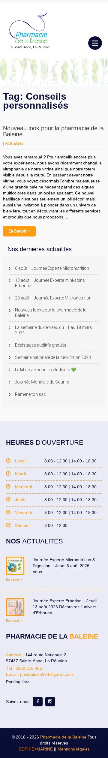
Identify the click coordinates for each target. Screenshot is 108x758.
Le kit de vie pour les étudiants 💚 (45, 369)
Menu (95, 43)
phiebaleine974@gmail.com (46, 674)
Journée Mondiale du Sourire (42, 382)
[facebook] (38, 701)
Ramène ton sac (30, 394)
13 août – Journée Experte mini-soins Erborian (50, 283)
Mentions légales (74, 749)
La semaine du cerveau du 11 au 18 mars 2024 (53, 330)
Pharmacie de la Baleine (63, 737)
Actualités (14, 143)
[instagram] (50, 701)
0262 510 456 (29, 668)
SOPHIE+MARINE (36, 749)
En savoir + (19, 231)
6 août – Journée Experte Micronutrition (52, 268)
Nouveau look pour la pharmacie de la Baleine (53, 131)
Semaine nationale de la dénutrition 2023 (53, 357)
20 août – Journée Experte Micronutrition (53, 298)
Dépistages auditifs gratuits (40, 345)
